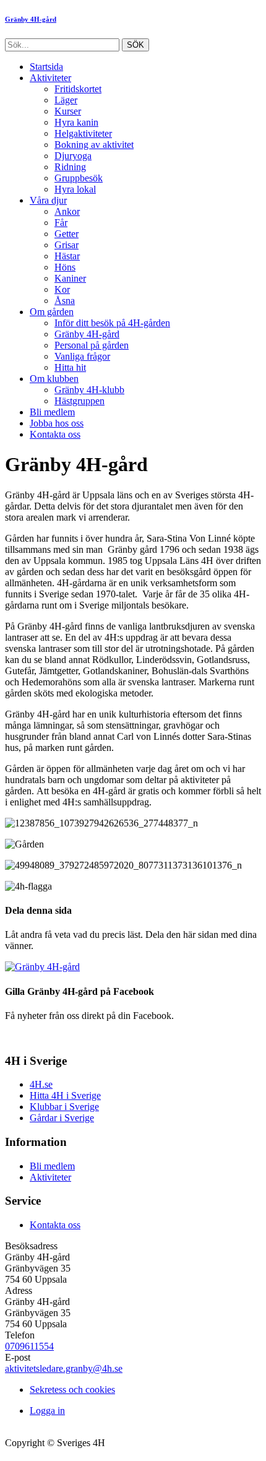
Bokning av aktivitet (94, 144)
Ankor (67, 211)
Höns (64, 267)
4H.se (41, 1084)
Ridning (70, 167)
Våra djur (48, 200)
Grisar (66, 245)
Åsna (64, 300)
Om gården (52, 311)
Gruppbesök (78, 178)
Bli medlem (52, 412)
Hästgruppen (79, 401)
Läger (65, 100)
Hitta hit (70, 367)
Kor (62, 289)
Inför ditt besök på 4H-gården (112, 323)
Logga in (47, 1410)
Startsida (46, 66)
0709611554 (29, 1346)
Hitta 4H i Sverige (65, 1095)
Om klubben (54, 378)
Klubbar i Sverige (64, 1106)
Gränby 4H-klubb (89, 389)
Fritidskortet (77, 89)
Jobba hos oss (57, 423)
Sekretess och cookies (72, 1389)
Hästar (67, 256)
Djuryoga (73, 155)
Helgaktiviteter (83, 133)
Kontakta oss (55, 434)
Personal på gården (91, 345)
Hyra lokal (75, 189)
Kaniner (70, 278)
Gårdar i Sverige (62, 1117)
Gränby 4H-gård (86, 334)
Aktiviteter (50, 77)
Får (60, 222)
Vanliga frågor (82, 356)
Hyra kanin (76, 122)
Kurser (67, 111)
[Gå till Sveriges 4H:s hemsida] (42, 966)
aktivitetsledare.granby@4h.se (63, 1368)
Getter (66, 233)
